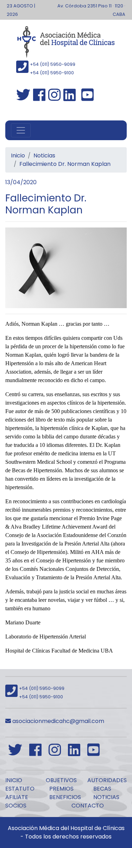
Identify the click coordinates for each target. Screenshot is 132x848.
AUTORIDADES (107, 780)
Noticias (44, 155)
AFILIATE (16, 797)
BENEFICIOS (65, 797)
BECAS (102, 789)
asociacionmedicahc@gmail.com (57, 721)
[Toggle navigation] (21, 130)
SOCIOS (15, 806)
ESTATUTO (19, 789)
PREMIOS (61, 789)
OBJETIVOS (61, 780)
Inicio (18, 155)
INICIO (13, 780)
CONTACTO (87, 806)
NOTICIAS (106, 797)
